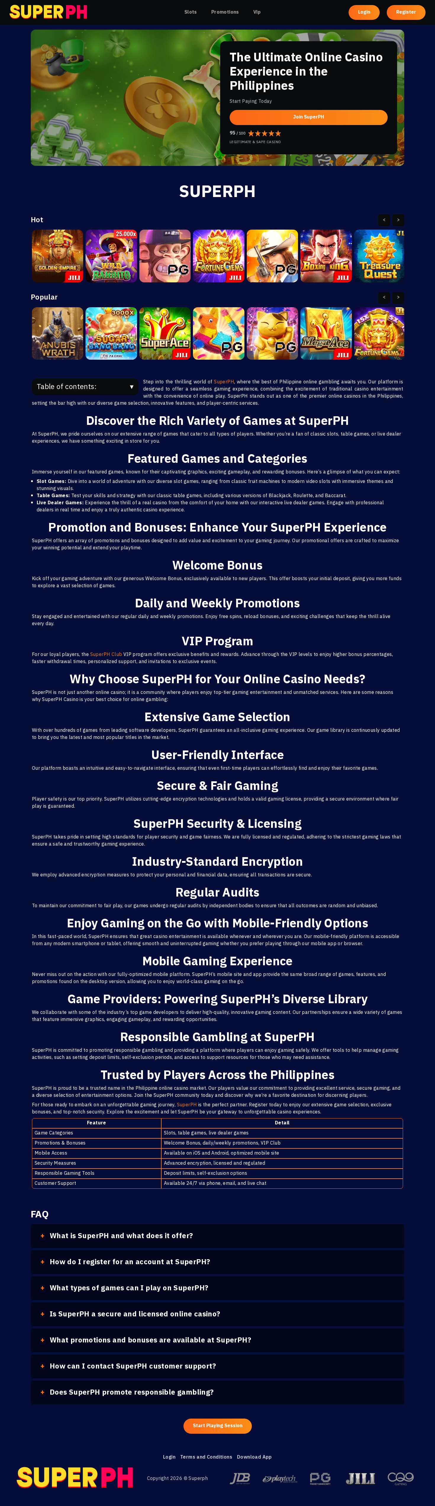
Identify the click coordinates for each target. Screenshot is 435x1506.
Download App (254, 1457)
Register (406, 12)
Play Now (57, 261)
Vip (257, 12)
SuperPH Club (106, 655)
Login (364, 12)
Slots (190, 12)
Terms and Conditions (206, 1457)
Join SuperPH (308, 117)
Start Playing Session (217, 1426)
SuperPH (224, 382)
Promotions (225, 12)
